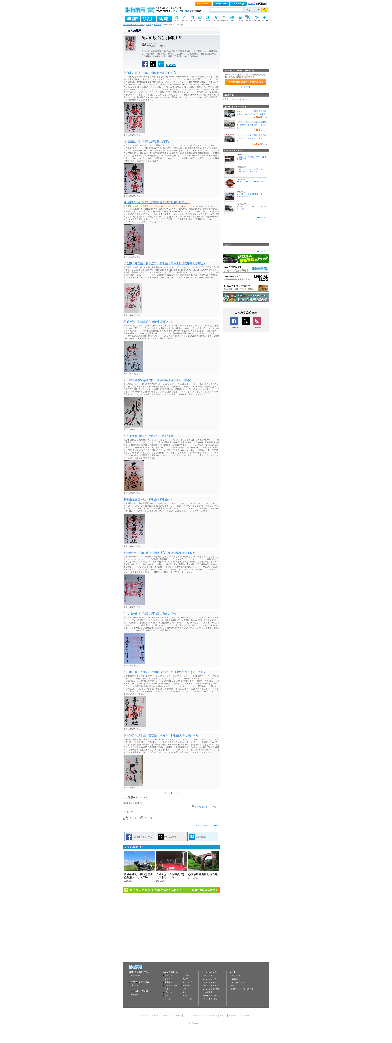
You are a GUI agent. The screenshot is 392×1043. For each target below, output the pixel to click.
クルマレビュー (189, 982)
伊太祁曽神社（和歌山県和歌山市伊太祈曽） (151, 613)
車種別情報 (135, 975)
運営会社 (144, 1015)
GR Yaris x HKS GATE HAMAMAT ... (251, 182)
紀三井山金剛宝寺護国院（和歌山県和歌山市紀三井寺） (158, 380)
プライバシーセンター (193, 1015)
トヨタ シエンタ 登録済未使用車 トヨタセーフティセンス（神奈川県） (252, 138)
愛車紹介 (168, 982)
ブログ (167, 979)
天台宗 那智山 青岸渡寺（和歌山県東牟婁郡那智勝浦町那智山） (165, 263)
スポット (168, 989)
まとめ (148, 25)
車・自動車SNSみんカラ (133, 25)
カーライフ (187, 999)
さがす (185, 979)
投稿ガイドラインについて (242, 989)
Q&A (184, 989)
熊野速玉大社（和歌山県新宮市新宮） (147, 141)
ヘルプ (251, 3)
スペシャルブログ (210, 982)
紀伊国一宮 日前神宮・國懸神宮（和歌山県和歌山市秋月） (161, 552)
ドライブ (157, 25)
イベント (168, 975)
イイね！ (168, 995)
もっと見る (262, 217)
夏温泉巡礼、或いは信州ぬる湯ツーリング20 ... (138, 876)
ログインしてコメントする (206, 807)
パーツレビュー (137, 985)
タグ (184, 992)
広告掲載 (232, 1015)
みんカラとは (236, 975)
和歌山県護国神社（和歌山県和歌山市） (148, 499)
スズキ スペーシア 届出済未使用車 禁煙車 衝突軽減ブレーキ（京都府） (251, 125)
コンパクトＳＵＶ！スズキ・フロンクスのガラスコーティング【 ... (251, 170)
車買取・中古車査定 (211, 995)
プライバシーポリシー (171, 1015)
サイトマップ (245, 1015)
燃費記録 (186, 985)
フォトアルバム (171, 985)
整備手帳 (134, 995)
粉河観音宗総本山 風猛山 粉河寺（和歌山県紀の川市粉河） (162, 735)
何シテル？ (187, 975)
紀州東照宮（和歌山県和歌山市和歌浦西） (150, 436)
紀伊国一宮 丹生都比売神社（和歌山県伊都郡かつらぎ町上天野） (165, 672)
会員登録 (235, 979)
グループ (168, 992)
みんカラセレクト (210, 979)
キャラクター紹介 (210, 999)
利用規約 (155, 1015)
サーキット (169, 999)
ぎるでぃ (150, 43)
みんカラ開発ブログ (211, 989)
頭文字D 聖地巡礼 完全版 (203, 874)
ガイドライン (211, 1015)
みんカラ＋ (207, 975)
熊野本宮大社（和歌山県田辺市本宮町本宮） (151, 72)
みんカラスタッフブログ (213, 985)
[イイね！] (171, 66)
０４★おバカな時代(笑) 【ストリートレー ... (170, 876)
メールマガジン (237, 982)
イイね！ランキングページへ (208, 826)
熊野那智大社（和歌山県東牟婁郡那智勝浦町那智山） (157, 202)
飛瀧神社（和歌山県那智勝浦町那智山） (148, 321)
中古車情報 (207, 992)
